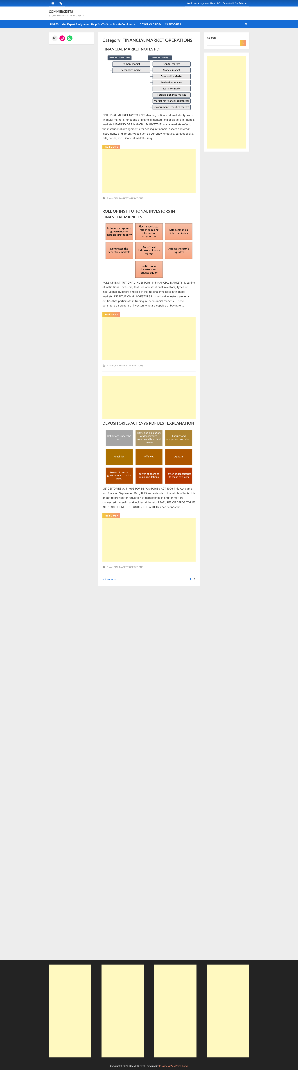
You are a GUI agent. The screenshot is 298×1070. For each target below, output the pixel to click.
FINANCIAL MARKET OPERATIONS (124, 198)
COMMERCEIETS (61, 11)
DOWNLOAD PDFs (150, 24)
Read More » (112, 147)
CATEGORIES (173, 24)
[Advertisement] (149, 171)
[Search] (243, 43)
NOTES (54, 24)
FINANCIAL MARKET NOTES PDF (132, 49)
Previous (110, 579)
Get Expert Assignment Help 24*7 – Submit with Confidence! (217, 3)
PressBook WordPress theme (173, 1066)
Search (211, 37)
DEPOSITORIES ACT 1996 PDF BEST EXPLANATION (148, 423)
